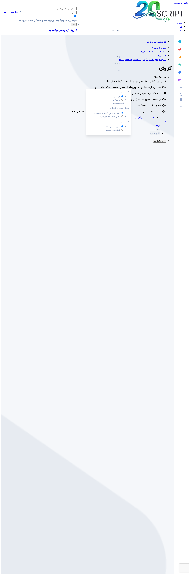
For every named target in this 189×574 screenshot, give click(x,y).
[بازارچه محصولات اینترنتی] (179, 80)
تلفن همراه (155, 133)
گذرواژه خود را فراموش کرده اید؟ (62, 30)
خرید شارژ (116, 63)
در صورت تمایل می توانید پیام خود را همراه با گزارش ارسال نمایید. (133, 81)
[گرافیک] (179, 73)
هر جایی (117, 96)
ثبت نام (15, 12)
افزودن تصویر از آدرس (145, 118)
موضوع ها (116, 100)
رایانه (158, 125)
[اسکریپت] (179, 49)
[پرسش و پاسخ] (179, 57)
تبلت (158, 129)
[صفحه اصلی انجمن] (179, 42)
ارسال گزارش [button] (159, 141)
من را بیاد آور (71, 20)
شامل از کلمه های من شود (107, 113)
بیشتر (118, 70)
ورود (73, 24)
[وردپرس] (179, 65)
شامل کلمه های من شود (109, 116)
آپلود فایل (116, 56)
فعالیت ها (116, 30)
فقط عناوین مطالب (113, 130)
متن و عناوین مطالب (112, 126)
